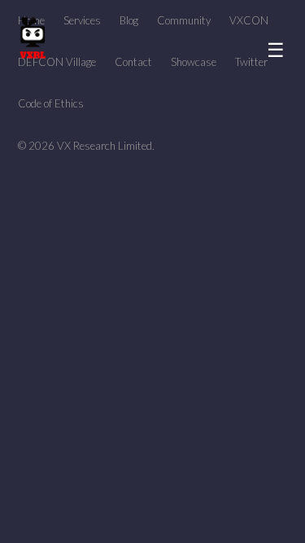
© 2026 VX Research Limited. (86, 145)
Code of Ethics (51, 103)
